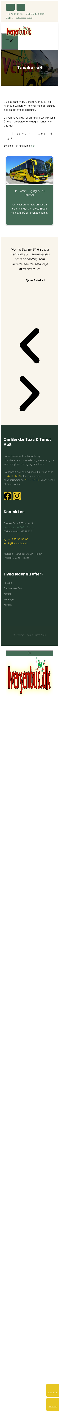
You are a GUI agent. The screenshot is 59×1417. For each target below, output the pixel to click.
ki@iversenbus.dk (24, 18)
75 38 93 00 (31, 480)
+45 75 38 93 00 (14, 14)
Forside (8, 582)
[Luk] (29, 653)
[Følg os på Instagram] (21, 7)
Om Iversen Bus (13, 588)
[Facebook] (7, 496)
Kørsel (7, 593)
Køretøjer (9, 599)
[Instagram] (17, 496)
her (33, 145)
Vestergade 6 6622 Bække (19, 527)
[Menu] (9, 41)
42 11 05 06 (14, 476)
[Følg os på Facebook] (10, 7)
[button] (29, 346)
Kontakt (8, 604)
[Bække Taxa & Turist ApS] (19, 38)
